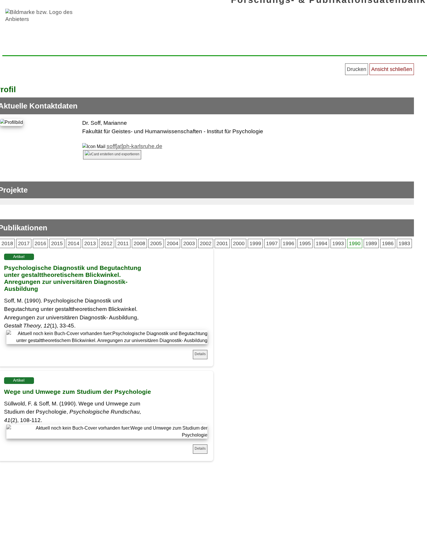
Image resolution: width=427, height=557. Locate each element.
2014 (73, 243)
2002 (205, 243)
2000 (239, 243)
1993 (338, 243)
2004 (172, 243)
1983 (404, 243)
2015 (57, 243)
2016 (40, 243)
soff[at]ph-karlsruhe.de (134, 146)
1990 (354, 243)
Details (200, 354)
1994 (321, 243)
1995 (305, 243)
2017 (24, 243)
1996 (288, 243)
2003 (189, 243)
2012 (106, 243)
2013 (90, 243)
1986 (388, 243)
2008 (139, 243)
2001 (222, 243)
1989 (371, 243)
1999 (255, 243)
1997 (272, 243)
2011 (123, 243)
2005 (156, 243)
